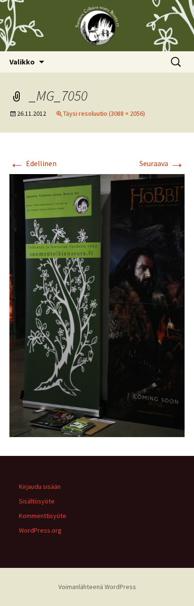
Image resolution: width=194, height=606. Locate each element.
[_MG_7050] (97, 304)
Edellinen (33, 163)
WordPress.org (40, 530)
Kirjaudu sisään (40, 486)
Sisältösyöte (37, 501)
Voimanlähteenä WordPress (97, 586)
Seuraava (162, 163)
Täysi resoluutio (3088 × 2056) (104, 113)
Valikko (22, 61)
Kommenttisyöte (42, 515)
